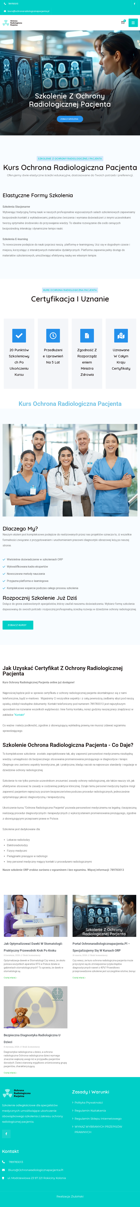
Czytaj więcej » (10, 977)
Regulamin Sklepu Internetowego (98, 1118)
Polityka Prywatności (89, 1102)
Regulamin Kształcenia (90, 1110)
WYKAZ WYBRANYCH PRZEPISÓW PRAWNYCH (98, 1129)
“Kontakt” (19, 714)
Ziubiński (77, 1196)
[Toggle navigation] (133, 23)
